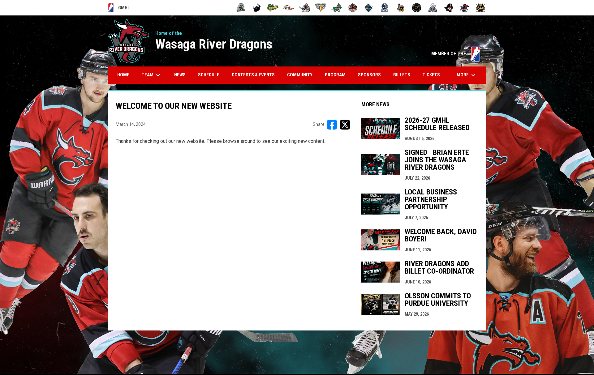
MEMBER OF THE (455, 54)
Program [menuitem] (335, 75)
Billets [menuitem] (401, 75)
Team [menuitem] (152, 75)
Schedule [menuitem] (208, 75)
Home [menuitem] (123, 75)
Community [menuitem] (299, 75)
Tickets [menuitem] (431, 75)
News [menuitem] (180, 75)
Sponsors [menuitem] (369, 75)
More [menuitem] (467, 75)
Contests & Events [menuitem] (253, 75)
